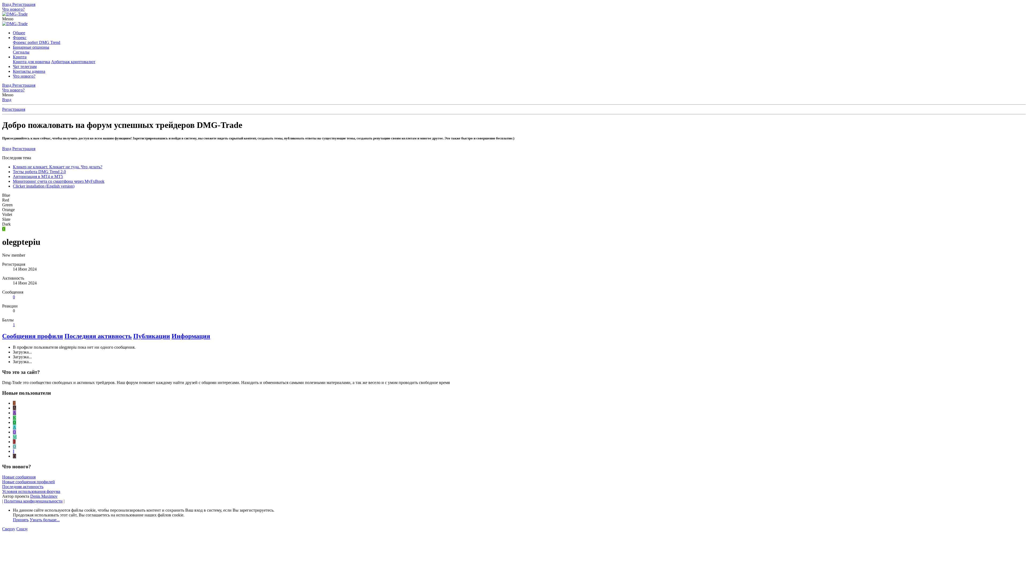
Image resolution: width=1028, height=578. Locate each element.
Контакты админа (29, 71)
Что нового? (24, 76)
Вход (6, 99)
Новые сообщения (19, 477)
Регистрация (13, 109)
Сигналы (21, 52)
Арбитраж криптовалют (73, 61)
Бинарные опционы (31, 47)
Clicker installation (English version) (43, 186)
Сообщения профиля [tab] (32, 336)
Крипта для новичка (31, 61)
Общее (19, 33)
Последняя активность (22, 486)
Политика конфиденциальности (33, 501)
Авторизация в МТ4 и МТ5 (38, 176)
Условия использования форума (31, 491)
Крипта (20, 57)
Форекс (20, 37)
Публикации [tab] (151, 336)
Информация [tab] (191, 336)
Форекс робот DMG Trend (36, 42)
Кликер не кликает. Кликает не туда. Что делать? (57, 167)
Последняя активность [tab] (98, 336)
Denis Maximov (44, 496)
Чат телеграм (25, 66)
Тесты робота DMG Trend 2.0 (39, 171)
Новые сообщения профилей (28, 482)
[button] (7, 19)
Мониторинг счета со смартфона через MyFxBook (58, 181)
